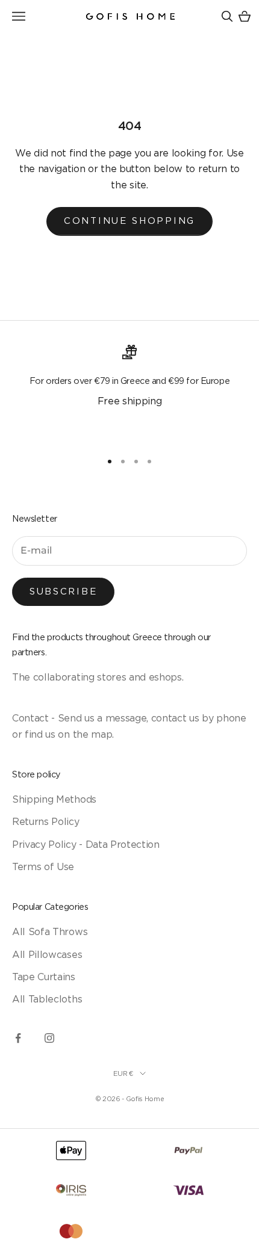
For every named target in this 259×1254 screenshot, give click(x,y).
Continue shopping (129, 220)
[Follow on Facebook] (18, 1038)
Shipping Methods (54, 799)
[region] (129, 393)
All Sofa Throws (49, 931)
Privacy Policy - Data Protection (86, 844)
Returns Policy (46, 821)
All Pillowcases (47, 954)
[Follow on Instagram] (49, 1038)
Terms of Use (43, 866)
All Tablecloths (47, 998)
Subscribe (63, 591)
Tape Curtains (43, 976)
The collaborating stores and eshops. (97, 677)
